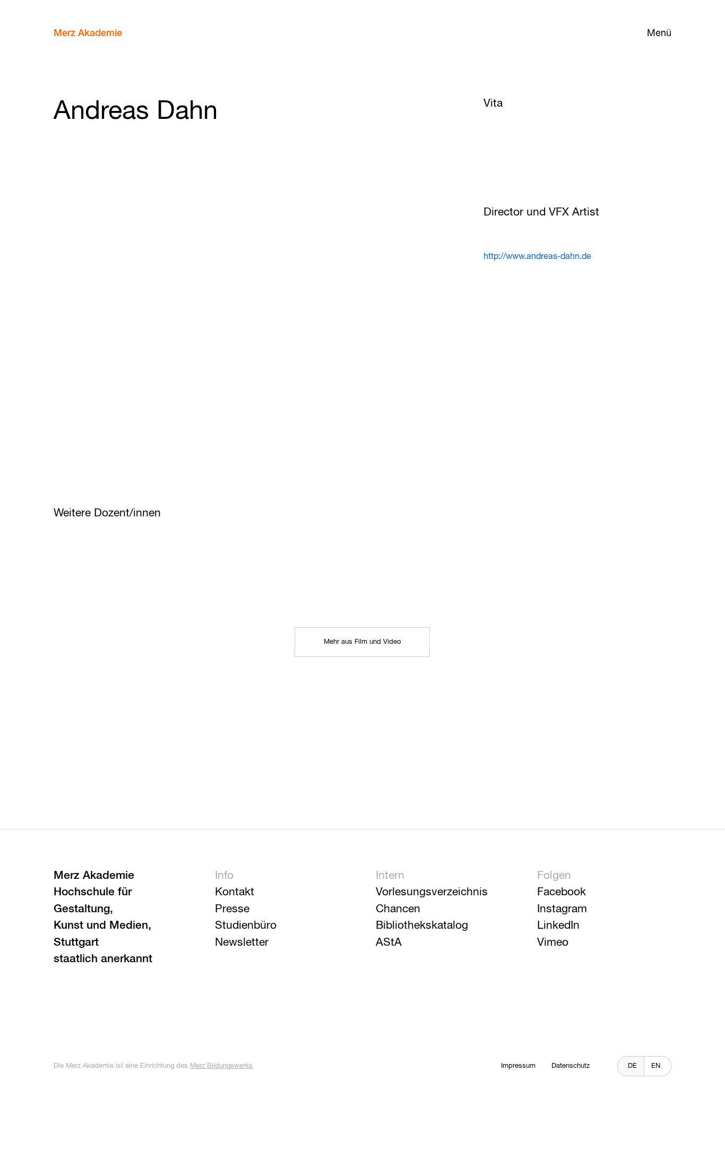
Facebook (561, 892)
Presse (232, 909)
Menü (659, 33)
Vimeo (552, 942)
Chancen (398, 909)
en (655, 1065)
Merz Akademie (88, 33)
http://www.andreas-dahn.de (537, 257)
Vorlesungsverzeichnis (432, 892)
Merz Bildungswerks (221, 1065)
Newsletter (242, 942)
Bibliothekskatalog (422, 925)
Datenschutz (570, 1065)
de (632, 1065)
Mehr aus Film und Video (362, 641)
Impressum (518, 1065)
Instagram (562, 909)
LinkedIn (558, 925)
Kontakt (234, 892)
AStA (389, 942)
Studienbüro (246, 925)
